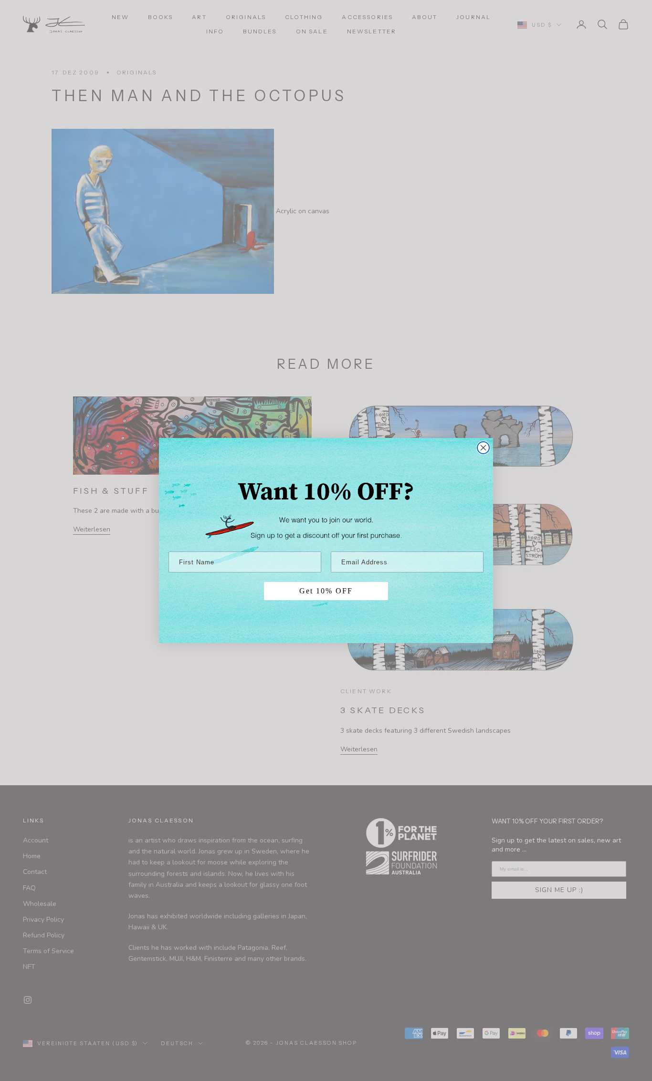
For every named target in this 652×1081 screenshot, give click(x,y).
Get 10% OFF (326, 591)
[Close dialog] (483, 448)
